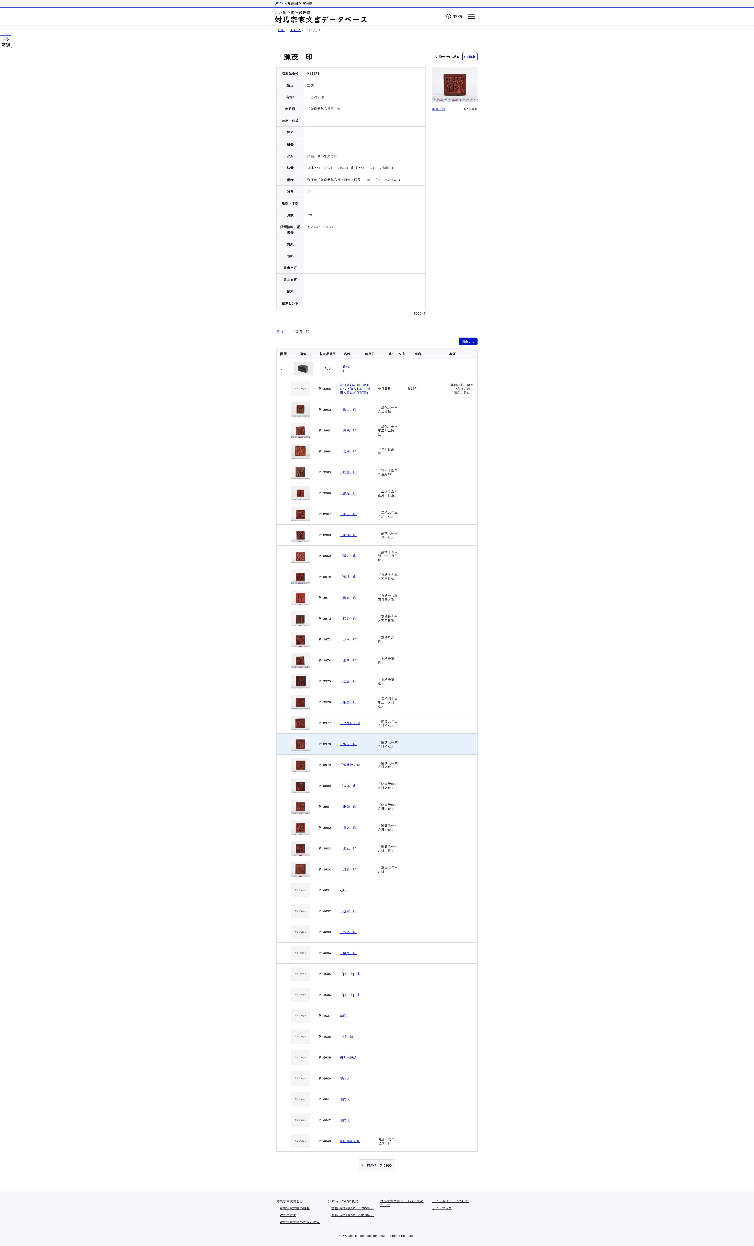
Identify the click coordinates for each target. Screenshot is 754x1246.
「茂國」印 (348, 451)
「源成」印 (348, 577)
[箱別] (6, 38)
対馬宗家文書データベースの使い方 (402, 1203)
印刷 (472, 56)
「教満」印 (348, 786)
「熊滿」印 (348, 535)
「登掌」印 (348, 911)
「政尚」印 (348, 410)
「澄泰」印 (348, 869)
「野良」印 (348, 953)
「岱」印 (346, 1037)
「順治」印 (348, 493)
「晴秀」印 (348, 619)
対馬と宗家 (288, 1215)
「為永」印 (348, 639)
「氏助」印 (348, 807)
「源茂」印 (348, 744)
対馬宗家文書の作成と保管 (300, 1222)
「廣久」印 (348, 828)
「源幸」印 (348, 660)
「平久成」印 (350, 723)
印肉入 (345, 1078)
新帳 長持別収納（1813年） (352, 1215)
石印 (343, 890)
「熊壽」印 (348, 702)
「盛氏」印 (348, 514)
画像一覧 (438, 109)
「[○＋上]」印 (350, 974)
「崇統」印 (348, 430)
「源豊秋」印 (350, 765)
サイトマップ (442, 1208)
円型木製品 (348, 1057)
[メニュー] (472, 16)
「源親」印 (348, 848)
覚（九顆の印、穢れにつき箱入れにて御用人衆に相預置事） (355, 388)
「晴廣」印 (348, 472)
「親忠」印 (348, 556)
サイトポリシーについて (450, 1201)
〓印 (343, 1016)
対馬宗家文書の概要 (295, 1208)
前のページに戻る (449, 56)
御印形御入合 (350, 1141)
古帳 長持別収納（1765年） (352, 1208)
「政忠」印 (348, 598)
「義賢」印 (348, 681)
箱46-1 (295, 30)
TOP (281, 30)
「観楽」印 (348, 932)
